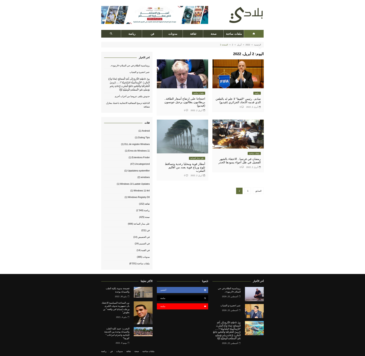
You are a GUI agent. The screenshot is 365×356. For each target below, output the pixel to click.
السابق (258, 191)
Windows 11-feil (142, 190)
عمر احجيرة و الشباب (139, 72)
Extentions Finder (141, 157)
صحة (214, 33)
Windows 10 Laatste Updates (135, 184)
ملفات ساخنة (234, 33)
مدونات (172, 33)
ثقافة (193, 33)
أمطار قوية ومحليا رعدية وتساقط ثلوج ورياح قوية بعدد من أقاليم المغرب (185, 167)
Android (146, 131)
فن (152, 33)
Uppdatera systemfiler (139, 170)
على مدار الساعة (197, 158)
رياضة (132, 33)
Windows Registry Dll (139, 197)
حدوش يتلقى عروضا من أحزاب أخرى (132, 96)
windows (145, 177)
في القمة (145, 250)
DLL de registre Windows (137, 144)
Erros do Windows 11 (139, 151)
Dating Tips (144, 137)
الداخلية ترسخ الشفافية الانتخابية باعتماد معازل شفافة (128, 105)
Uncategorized (142, 164)
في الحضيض (144, 237)
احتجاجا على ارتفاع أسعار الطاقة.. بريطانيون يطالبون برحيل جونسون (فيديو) (184, 102)
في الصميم (144, 243)
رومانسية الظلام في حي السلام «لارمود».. (130, 65)
